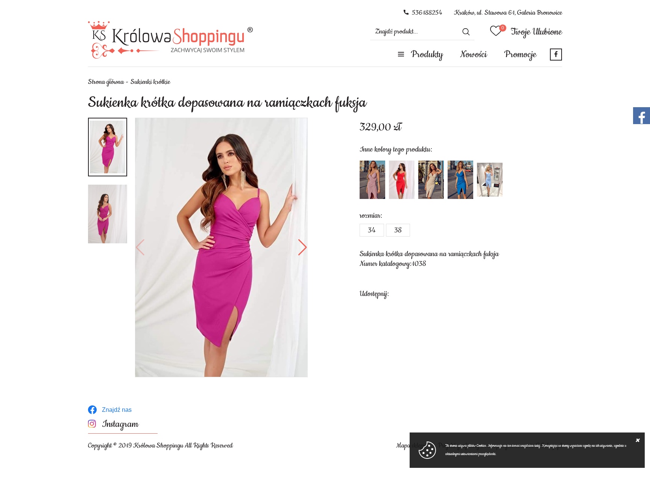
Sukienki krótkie (150, 81)
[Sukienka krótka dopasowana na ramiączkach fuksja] (221, 247)
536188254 (427, 12)
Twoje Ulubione (536, 32)
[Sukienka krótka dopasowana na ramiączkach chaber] (460, 180)
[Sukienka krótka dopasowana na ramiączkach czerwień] (402, 180)
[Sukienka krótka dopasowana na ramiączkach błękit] (490, 180)
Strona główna (106, 81)
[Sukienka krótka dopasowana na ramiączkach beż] (431, 180)
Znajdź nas (117, 410)
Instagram (120, 424)
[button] (140, 247)
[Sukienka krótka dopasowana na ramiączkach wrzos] (372, 180)
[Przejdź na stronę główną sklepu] (170, 40)
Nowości (473, 54)
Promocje (520, 54)
